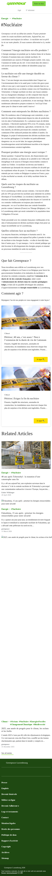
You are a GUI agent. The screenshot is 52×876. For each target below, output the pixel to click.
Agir (19, 10)
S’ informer (30, 10)
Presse (4, 782)
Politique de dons (9, 835)
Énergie (4, 18)
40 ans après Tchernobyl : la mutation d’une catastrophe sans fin (20, 478)
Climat (4, 721)
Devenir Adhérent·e (10, 806)
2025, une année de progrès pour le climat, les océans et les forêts (25, 729)
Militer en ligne (8, 800)
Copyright (6, 846)
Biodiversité (39, 724)
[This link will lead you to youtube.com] (12, 772)
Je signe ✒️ (41, 359)
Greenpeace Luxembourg (17, 763)
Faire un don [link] (39, 4)
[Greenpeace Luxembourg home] (19, 3)
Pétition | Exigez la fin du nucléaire (21, 398)
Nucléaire (17, 18)
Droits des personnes (10, 829)
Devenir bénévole (9, 794)
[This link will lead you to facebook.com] (2, 772)
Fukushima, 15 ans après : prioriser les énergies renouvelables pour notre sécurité (22, 514)
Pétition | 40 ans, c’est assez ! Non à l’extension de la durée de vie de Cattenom (25, 338)
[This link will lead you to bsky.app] (27, 772)
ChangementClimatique (21, 724)
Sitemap (5, 858)
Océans (14, 721)
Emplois (5, 788)
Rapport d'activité (9, 841)
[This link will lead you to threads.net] (31, 772)
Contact (5, 817)
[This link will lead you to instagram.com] (7, 772)
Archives (5, 852)
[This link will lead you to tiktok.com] (22, 772)
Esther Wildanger (7, 492)
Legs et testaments (9, 812)
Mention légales (8, 823)
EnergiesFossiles (38, 721)
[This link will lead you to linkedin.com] (17, 772)
